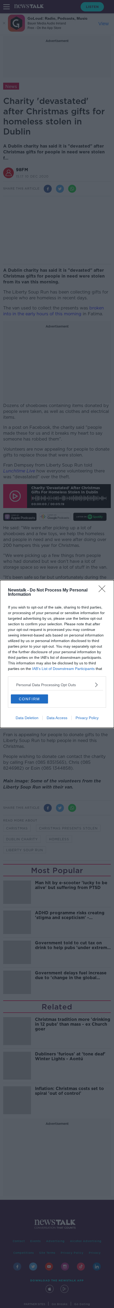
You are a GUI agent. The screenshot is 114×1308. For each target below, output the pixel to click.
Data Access (57, 718)
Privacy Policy (87, 718)
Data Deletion (27, 718)
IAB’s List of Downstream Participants (63, 668)
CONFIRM (29, 699)
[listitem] (57, 684)
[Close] (104, 590)
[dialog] (57, 654)
